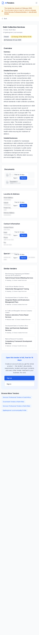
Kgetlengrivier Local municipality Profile (14, 410)
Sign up (23, 178)
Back (5, 18)
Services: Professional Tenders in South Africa (17, 397)
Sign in (15, 178)
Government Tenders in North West (13, 401)
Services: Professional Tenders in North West (16, 406)
